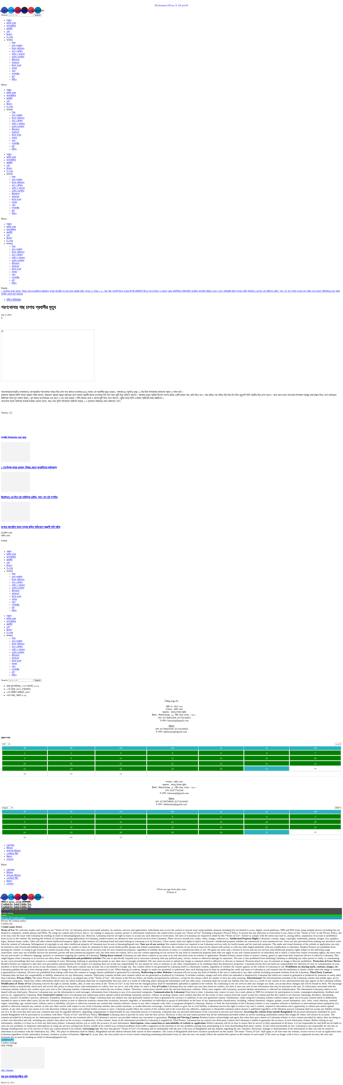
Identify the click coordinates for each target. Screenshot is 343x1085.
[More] (92, 322)
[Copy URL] (82, 322)
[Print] (63, 322)
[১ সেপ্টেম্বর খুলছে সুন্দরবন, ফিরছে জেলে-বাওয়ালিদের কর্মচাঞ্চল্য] (15, 461)
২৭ (266, 768)
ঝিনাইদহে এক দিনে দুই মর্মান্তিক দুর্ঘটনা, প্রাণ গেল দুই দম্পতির (272, 291)
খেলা (8, 31)
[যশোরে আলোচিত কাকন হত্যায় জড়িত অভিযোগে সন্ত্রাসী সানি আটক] (15, 521)
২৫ (172, 768)
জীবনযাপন (15, 59)
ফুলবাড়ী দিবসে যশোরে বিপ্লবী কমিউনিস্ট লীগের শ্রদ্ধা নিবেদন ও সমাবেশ (139, 291)
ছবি (13, 76)
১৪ (315, 758)
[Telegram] (73, 322)
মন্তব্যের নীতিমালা (13, 851)
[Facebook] (5, 322)
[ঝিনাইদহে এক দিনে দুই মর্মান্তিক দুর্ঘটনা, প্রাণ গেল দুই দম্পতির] (15, 491)
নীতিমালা (9, 848)
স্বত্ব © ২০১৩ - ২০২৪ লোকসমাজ (15, 901)
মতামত (14, 68)
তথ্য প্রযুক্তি (17, 45)
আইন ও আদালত (18, 54)
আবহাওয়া (15, 62)
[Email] (53, 322)
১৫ (24, 763)
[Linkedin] (44, 322)
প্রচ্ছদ (9, 20)
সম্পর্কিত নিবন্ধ (7, 437)
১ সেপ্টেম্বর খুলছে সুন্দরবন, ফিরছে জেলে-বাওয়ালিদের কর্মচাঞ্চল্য (25, 291)
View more (5, 911)
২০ (266, 763)
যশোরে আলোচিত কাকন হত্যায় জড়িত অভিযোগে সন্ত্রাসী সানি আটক (30, 527)
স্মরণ (13, 71)
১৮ (172, 763)
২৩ (71, 768)
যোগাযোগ (10, 859)
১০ (121, 758)
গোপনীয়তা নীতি (12, 853)
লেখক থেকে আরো (19, 437)
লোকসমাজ (10, 845)
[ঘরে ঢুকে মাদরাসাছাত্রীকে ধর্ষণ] (22, 1067)
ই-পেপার (9, 37)
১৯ (221, 763)
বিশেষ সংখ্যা (16, 65)
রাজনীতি (9, 28)
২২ (24, 768)
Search (4, 15)
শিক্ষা (13, 42)
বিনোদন (9, 34)
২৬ (221, 768)
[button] (171, 84)
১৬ (71, 763)
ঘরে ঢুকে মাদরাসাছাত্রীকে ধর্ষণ (14, 1076)
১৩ (266, 758)
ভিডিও (14, 79)
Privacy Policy (33, 909)
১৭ (121, 763)
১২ (221, 758)
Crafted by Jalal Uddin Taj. (16, 904)
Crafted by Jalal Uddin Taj (16, 906)
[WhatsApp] (34, 322)
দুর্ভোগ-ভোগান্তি (18, 57)
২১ (315, 763)
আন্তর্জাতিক (11, 26)
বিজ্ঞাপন (9, 856)
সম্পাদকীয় (15, 73)
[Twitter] (15, 322)
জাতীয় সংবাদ (11, 23)
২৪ (121, 768)
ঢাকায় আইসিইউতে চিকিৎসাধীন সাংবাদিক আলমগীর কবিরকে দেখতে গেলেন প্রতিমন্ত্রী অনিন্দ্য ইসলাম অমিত (207, 291)
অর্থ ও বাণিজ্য (17, 51)
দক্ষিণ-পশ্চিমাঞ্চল (13, 299)
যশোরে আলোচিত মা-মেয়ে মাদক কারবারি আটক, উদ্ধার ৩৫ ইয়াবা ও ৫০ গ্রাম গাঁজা (81, 291)
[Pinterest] (24, 322)
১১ (173, 758)
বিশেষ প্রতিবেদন (18, 48)
